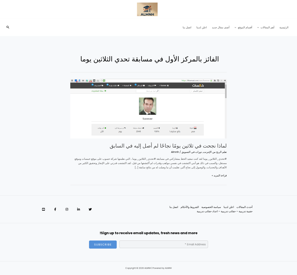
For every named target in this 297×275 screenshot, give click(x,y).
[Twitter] (90, 209)
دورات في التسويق (192, 152)
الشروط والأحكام (190, 207)
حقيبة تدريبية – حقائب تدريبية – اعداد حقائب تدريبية (224, 211)
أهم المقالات (267, 27)
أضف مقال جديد (220, 27)
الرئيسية (283, 27)
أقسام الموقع (245, 27)
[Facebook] (55, 209)
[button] (259, 27)
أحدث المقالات (244, 207)
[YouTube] (43, 209)
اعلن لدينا (201, 27)
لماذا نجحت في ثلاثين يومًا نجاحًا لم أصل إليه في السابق (168, 145)
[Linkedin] (78, 209)
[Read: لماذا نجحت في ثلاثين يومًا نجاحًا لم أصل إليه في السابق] (148, 108)
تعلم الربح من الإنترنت (215, 152)
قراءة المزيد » (219, 175)
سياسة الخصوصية (211, 207)
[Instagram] (66, 209)
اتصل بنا (187, 27)
